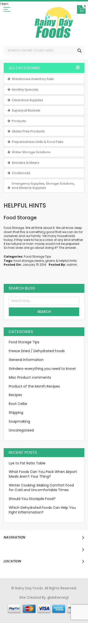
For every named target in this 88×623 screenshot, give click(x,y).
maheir (50, 602)
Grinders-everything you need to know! (42, 368)
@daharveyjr (58, 597)
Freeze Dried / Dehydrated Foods (37, 350)
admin (72, 265)
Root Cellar (18, 403)
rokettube (30, 611)
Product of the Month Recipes (34, 386)
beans (39, 261)
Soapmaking (19, 421)
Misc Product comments (30, 377)
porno (13, 602)
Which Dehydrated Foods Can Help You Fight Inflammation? (42, 510)
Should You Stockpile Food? (32, 498)
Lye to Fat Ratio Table (27, 463)
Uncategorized (21, 430)
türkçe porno (68, 602)
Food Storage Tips (37, 256)
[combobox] (44, 50)
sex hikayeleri (51, 611)
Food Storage (20, 217)
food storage (23, 261)
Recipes (15, 394)
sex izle (22, 606)
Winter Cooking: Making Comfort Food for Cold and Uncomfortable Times (41, 487)
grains (50, 261)
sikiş (22, 602)
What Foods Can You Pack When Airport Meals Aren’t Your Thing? (43, 474)
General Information (26, 359)
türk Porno (37, 606)
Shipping (16, 412)
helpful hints (68, 261)
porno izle (34, 602)
